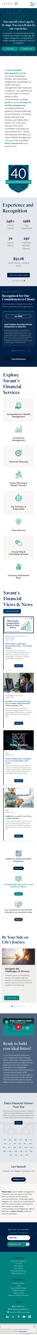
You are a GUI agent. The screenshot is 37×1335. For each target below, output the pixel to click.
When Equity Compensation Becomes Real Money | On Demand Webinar (18, 646)
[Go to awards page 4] (18, 350)
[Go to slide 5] (19, 1006)
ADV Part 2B (18, 1268)
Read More (19, 666)
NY (32, 1147)
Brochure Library (18, 1283)
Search (18, 1123)
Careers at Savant (18, 1290)
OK (10, 1151)
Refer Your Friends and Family (18, 1295)
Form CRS (18, 1263)
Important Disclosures (18, 1261)
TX (16, 1155)
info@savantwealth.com (19, 1309)
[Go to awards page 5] (20, 350)
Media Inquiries (18, 1293)
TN (10, 1155)
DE (26, 1140)
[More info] (24, 280)
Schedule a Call (27, 49)
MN (14, 1147)
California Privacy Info (18, 1273)
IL (10, 1144)
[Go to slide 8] (24, 1006)
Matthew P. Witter (10, 636)
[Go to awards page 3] (16, 350)
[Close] (34, 1326)
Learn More (10, 49)
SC (31, 1151)
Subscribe (13, 1238)
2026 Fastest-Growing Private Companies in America (18, 325)
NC (20, 1147)
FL (31, 1140)
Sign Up (18, 919)
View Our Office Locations (19, 1312)
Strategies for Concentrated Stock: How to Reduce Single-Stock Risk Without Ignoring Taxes (18, 703)
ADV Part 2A (18, 1266)
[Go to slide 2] (13, 1006)
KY (25, 1144)
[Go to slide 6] (21, 1006)
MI (9, 1147)
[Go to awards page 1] (13, 350)
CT (21, 1140)
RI (26, 1151)
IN (15, 1144)
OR (16, 1151)
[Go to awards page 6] (21, 350)
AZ (10, 1140)
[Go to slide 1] (12, 1006)
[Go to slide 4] (17, 1006)
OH (4, 1151)
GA (5, 1144)
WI (27, 1155)
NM (26, 1147)
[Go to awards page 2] (15, 350)
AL (4, 1140)
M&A (18, 1286)
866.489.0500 (19, 1306)
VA (21, 1155)
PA (21, 1151)
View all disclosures (18, 359)
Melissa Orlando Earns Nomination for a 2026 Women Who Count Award (18, 760)
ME (4, 1147)
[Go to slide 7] (23, 1006)
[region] (18, 328)
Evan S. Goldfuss (9, 638)
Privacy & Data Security (19, 1271)
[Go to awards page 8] (24, 350)
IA (20, 1144)
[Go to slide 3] (15, 1006)
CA (15, 1140)
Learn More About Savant (18, 275)
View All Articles (12, 611)
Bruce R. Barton (9, 695)
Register (18, 894)
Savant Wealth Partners (18, 1288)
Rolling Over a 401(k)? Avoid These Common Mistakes (18, 817)
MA (30, 1144)
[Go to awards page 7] (23, 350)
